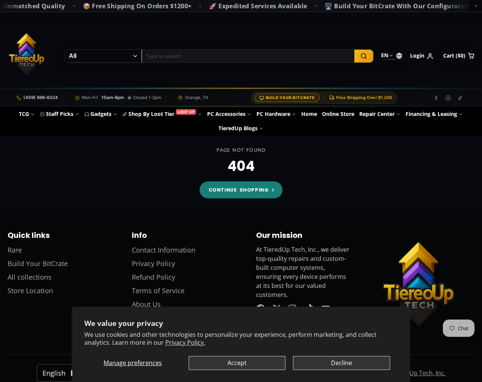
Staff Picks (59, 113)
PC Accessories (226, 113)
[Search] (363, 56)
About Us (146, 304)
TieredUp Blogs (238, 128)
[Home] (26, 56)
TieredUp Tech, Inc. (418, 373)
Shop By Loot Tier (161, 113)
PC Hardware (273, 113)
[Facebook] (436, 98)
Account (421, 56)
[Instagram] (448, 98)
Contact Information (163, 249)
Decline (341, 363)
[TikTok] (460, 98)
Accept (237, 363)
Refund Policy (153, 277)
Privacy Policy (153, 263)
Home (309, 113)
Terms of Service (158, 290)
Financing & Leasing (431, 113)
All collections (30, 277)
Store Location (30, 290)
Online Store (338, 113)
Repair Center (377, 113)
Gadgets (100, 113)
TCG (24, 113)
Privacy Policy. (185, 342)
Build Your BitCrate (290, 97)
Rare (15, 249)
